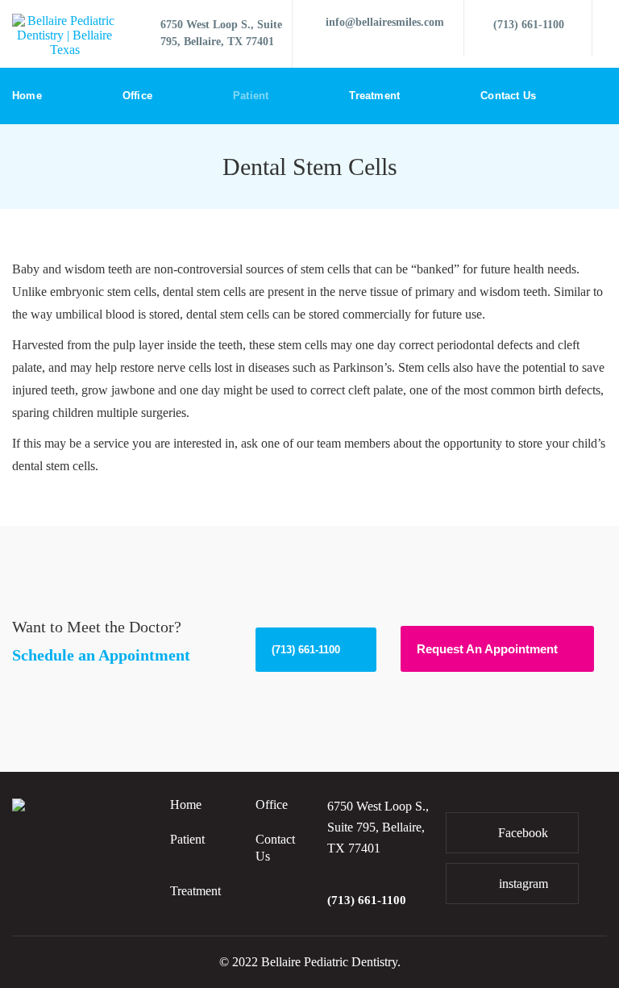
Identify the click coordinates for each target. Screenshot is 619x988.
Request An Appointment (487, 649)
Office (137, 96)
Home (27, 96)
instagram (522, 883)
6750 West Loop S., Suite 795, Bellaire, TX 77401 (221, 33)
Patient (250, 96)
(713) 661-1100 (528, 25)
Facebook (521, 833)
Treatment (374, 96)
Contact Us (508, 96)
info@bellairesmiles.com (385, 22)
